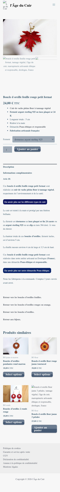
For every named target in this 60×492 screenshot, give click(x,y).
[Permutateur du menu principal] (54, 4)
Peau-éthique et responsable (32, 126)
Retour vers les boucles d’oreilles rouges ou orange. (27, 304)
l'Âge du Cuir (21, 5)
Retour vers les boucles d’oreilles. (18, 312)
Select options (14, 374)
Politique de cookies (12, 448)
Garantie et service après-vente (16, 451)
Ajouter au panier (27, 149)
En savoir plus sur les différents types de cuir (25, 201)
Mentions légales (10, 466)
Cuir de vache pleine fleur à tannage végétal (30, 108)
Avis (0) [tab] (6, 178)
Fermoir (6, 139)
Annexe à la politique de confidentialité (20, 463)
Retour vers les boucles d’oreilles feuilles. (22, 297)
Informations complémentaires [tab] (17, 172)
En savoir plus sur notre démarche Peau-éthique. (27, 270)
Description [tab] (8, 166)
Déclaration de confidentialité (16, 459)
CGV (5, 455)
